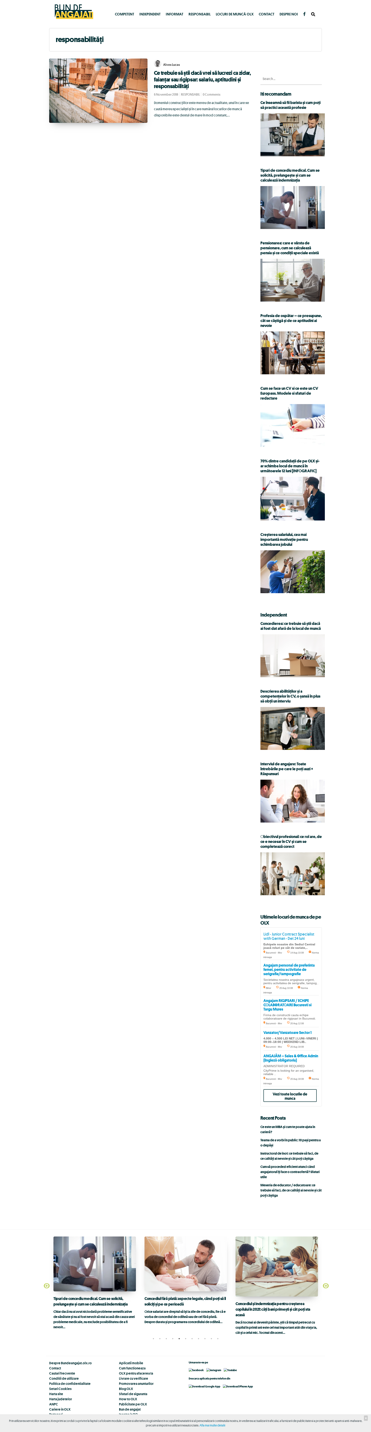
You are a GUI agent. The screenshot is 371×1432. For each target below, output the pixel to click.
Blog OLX (126, 1389)
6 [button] (185, 1339)
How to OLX (128, 1399)
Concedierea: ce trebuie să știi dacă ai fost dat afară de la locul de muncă (290, 626)
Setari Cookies (60, 1389)
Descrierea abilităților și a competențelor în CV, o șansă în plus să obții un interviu (290, 696)
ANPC (53, 1404)
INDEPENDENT (150, 14)
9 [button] (205, 1339)
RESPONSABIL (200, 14)
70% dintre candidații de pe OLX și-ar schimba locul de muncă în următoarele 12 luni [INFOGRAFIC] (289, 466)
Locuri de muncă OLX (235, 14)
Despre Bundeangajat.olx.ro (70, 1363)
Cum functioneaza (132, 1368)
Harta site (56, 1394)
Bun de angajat (130, 1409)
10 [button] (211, 1339)
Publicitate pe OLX (133, 1404)
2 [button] (160, 1339)
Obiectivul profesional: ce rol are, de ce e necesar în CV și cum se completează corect (291, 841)
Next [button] (325, 1286)
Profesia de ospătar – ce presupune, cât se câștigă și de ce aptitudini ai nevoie (291, 320)
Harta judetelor (60, 1399)
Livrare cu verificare (133, 1378)
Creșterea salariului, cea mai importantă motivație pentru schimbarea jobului (284, 539)
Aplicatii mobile (131, 1363)
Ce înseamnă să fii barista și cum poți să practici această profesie (290, 105)
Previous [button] (46, 1286)
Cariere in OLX (60, 1409)
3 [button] (166, 1339)
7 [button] (192, 1339)
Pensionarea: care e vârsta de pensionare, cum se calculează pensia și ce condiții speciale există (289, 248)
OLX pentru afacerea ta (136, 1373)
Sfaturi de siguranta (133, 1394)
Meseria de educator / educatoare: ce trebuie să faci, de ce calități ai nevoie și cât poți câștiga (291, 1190)
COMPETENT (124, 14)
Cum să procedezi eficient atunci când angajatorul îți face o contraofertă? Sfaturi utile (290, 1172)
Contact (266, 14)
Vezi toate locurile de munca (290, 1096)
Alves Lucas (171, 64)
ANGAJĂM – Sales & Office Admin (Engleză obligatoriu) (290, 1058)
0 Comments (211, 94)
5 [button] (179, 1339)
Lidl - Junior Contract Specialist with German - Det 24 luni (288, 936)
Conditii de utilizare (64, 1378)
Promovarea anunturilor (136, 1383)
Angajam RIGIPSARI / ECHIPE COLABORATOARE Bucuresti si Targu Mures (287, 1004)
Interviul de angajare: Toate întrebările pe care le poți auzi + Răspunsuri (286, 768)
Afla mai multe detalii (212, 1425)
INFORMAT (174, 14)
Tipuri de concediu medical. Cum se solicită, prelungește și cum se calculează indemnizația (290, 175)
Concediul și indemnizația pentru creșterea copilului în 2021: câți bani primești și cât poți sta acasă (273, 1309)
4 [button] (172, 1339)
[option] (94, 1283)
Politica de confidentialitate (70, 1383)
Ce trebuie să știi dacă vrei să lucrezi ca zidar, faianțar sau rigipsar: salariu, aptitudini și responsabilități (202, 79)
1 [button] (153, 1339)
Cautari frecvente (62, 1373)
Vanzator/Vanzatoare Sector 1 (287, 1032)
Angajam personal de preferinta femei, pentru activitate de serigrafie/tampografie (289, 969)
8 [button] (198, 1339)
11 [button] (218, 1339)
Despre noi (289, 14)
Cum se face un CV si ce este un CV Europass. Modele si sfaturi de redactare (289, 393)
